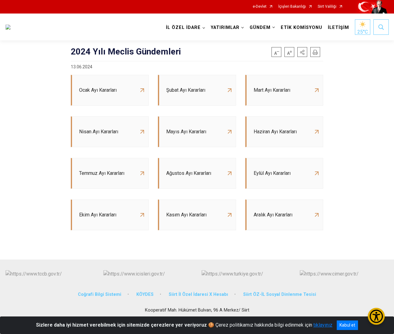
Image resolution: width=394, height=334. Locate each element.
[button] (302, 52)
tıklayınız (322, 325)
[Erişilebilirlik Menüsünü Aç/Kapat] (376, 316)
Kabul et (347, 325)
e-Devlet (260, 7)
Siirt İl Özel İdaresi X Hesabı (198, 294)
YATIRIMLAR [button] (225, 27)
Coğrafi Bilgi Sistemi (99, 294)
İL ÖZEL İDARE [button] (183, 27)
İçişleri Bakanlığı (292, 7)
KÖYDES (145, 294)
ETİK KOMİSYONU (301, 27)
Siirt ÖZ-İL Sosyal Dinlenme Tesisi (279, 294)
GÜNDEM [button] (260, 27)
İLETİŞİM (338, 27)
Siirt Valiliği (327, 7)
